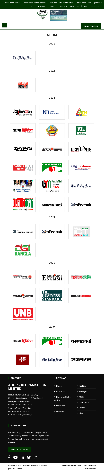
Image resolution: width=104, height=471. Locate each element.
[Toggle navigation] (4, 25)
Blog (81, 413)
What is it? (60, 391)
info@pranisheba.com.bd (19, 401)
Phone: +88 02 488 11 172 (20, 404)
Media (81, 396)
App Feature (61, 411)
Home (59, 386)
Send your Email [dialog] (20, 449)
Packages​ (83, 391)
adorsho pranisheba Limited (27, 387)
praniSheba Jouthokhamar (71, 465)
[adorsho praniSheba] (9, 457)
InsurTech (60, 405)
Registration (91, 26)
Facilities (82, 386)
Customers (84, 402)
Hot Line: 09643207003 (18, 411)
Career (82, 407)
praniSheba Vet (90, 469)
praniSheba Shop (90, 465)
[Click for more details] (23, 58)
